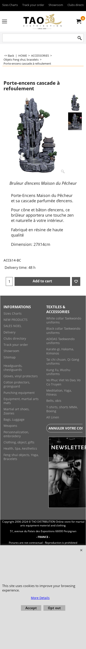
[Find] (80, 38)
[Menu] (4, 22)
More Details (40, 598)
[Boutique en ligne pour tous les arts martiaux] (42, 21)
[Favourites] (76, 281)
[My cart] (78, 21)
